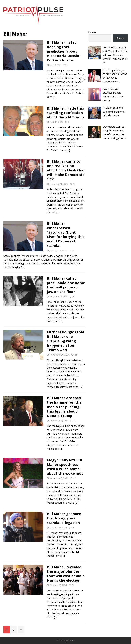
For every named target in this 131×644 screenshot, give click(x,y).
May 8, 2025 (56, 65)
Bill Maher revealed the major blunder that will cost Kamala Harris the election (66, 574)
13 (74, 183)
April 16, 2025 (56, 122)
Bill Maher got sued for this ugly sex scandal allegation (64, 518)
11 (74, 420)
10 (73, 527)
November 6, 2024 (59, 420)
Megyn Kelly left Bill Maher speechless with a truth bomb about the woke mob (65, 467)
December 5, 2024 (59, 296)
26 (76, 354)
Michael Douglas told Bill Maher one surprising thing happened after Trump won (65, 341)
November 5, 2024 (59, 478)
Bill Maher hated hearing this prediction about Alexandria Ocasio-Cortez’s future (63, 51)
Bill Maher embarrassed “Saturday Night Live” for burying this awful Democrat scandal (65, 234)
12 (73, 250)
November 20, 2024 (59, 354)
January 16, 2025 (58, 250)
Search (92, 32)
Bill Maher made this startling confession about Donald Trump (65, 112)
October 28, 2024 (58, 527)
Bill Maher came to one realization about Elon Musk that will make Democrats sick (66, 170)
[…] (54, 97)
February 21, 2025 (59, 183)
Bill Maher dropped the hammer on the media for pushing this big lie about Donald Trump (64, 407)
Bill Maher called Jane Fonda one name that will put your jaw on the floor (66, 285)
